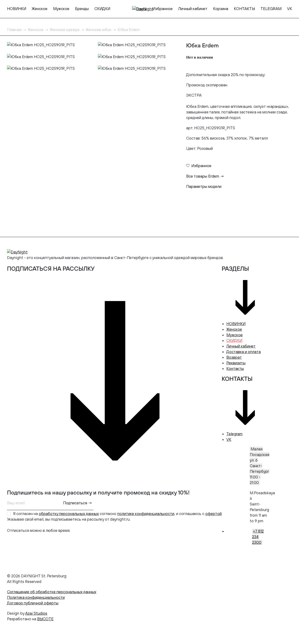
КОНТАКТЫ (244, 8)
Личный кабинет (192, 8)
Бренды (82, 8)
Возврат (234, 357)
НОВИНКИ (16, 8)
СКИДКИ (102, 8)
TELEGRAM (270, 8)
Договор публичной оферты (32, 603)
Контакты (235, 368)
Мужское (61, 8)
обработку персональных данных (69, 513)
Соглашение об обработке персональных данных (51, 591)
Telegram (234, 433)
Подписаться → (77, 503)
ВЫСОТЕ (45, 619)
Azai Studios (36, 613)
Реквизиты (236, 363)
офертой (213, 513)
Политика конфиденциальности (36, 597)
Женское (39, 8)
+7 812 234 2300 (258, 537)
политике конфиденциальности (145, 513)
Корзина (220, 8)
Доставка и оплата (243, 351)
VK (289, 8)
